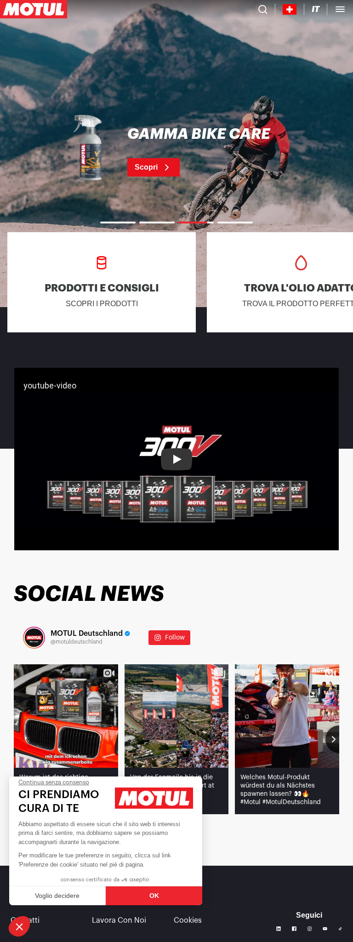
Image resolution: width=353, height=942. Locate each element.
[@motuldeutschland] (34, 637)
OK (154, 895)
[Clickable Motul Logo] (33, 9)
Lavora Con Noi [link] (119, 920)
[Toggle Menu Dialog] (340, 9)
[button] (19, 926)
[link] (176, 152)
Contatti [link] (25, 920)
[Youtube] (325, 928)
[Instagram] (309, 928)
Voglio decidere (57, 895)
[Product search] (263, 9)
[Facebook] (294, 928)
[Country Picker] (289, 9)
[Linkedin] (278, 928)
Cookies (188, 920)
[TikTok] (340, 929)
